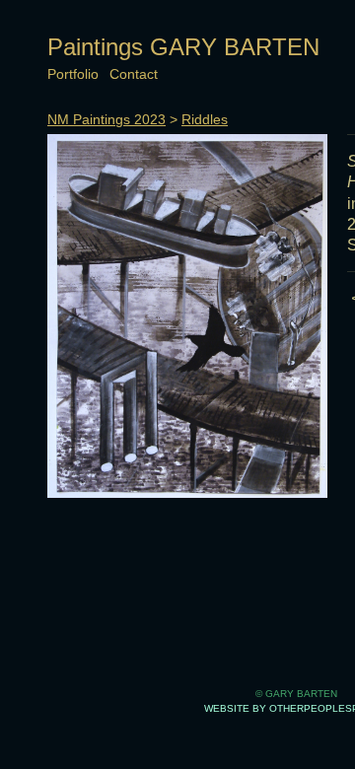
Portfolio (73, 74)
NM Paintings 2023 (106, 119)
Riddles (204, 119)
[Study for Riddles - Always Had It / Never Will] (187, 316)
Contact (133, 74)
